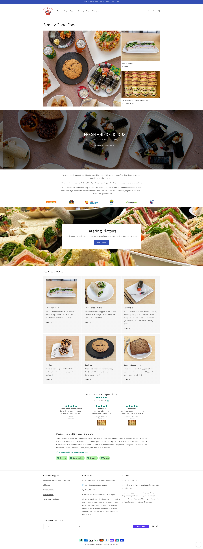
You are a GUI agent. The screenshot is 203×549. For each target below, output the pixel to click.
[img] (101, 397)
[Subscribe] (79, 526)
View (47, 322)
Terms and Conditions (51, 499)
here (113, 480)
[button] (149, 11)
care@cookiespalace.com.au (96, 485)
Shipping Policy (49, 485)
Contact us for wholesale (101, 146)
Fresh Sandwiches (127, 64)
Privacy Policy (48, 490)
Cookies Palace (102, 544)
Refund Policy (48, 494)
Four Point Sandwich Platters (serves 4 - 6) (134, 100)
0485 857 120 (90, 490)
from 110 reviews (100, 400)
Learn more (101, 242)
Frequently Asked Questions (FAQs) (56, 480)
